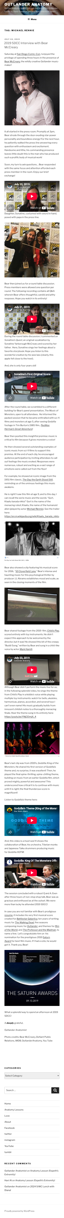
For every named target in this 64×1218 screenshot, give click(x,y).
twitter (8, 1134)
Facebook (9, 1128)
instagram (9, 1140)
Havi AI (8, 1180)
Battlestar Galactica (27, 918)
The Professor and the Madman (39, 930)
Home (7, 1103)
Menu (33, 19)
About (7, 1122)
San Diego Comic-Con (28, 54)
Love (7, 1115)
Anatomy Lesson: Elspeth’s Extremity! (35, 1180)
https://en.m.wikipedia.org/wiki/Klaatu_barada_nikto (31, 516)
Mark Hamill (26, 649)
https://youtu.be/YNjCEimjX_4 (20, 716)
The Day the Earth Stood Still (37, 479)
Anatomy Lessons (14, 1109)
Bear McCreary (12, 61)
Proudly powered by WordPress (19, 1211)
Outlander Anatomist (15, 1170)
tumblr (8, 1152)
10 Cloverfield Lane (26, 571)
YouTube (9, 1146)
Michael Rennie (35, 509)
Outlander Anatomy (28, 4)
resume (8, 915)
